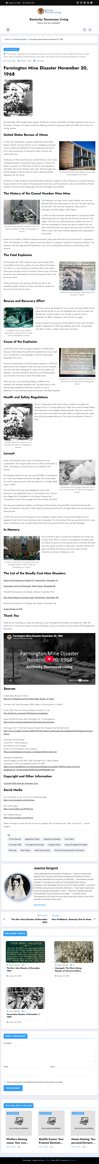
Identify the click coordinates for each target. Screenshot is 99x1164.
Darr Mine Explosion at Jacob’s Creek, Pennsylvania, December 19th (31, 597)
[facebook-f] (77, 2)
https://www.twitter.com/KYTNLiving (18, 808)
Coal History (50, 54)
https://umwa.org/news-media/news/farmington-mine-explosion (29, 722)
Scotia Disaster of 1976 (13, 609)
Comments (7, 1043)
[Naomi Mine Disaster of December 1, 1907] (25, 998)
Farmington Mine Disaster (74, 54)
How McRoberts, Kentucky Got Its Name (71, 919)
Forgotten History (54, 844)
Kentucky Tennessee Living (49, 19)
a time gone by (11, 54)
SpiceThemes (72, 1160)
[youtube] (91, 2)
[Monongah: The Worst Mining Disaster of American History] (73, 951)
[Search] (84, 30)
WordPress (47, 1160)
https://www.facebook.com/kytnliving (19, 800)
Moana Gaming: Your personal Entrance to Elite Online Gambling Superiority (49, 1141)
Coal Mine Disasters (11, 49)
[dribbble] (84, 2)
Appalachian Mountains (38, 54)
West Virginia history (52, 57)
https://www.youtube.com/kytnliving (18, 817)
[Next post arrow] (94, 919)
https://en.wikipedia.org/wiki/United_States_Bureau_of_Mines (29, 698)
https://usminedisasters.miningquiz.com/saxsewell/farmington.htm (30, 751)
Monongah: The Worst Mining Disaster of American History (68, 969)
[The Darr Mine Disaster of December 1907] (25, 951)
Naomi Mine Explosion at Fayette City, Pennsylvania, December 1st (31, 580)
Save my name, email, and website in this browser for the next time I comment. (35, 1082)
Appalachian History (23, 54)
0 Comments (40, 61)
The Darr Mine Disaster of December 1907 (29, 921)
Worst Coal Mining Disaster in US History (73, 57)
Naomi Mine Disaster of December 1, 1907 (23, 1015)
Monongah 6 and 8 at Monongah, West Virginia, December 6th (29, 586)
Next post (55, 915)
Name (6, 1066)
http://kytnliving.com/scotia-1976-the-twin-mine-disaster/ (26, 713)
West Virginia (41, 57)
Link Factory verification (77, 1140)
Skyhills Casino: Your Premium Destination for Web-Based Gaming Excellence (16, 1141)
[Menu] (8, 30)
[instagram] (88, 2)
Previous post (42, 915)
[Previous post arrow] (4, 919)
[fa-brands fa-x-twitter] (81, 2)
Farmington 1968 (60, 54)
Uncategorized (11, 1113)
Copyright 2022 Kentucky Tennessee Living (21, 783)
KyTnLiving (32, 57)
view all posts (40, 905)
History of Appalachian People (18, 57)
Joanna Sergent (11, 61)
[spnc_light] (90, 29)
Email (52, 1066)
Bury (17, 1147)
